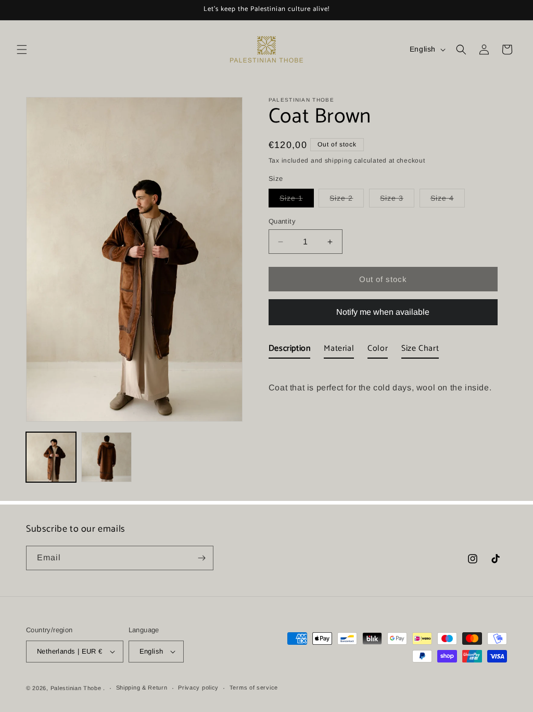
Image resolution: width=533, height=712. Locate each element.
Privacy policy (198, 687)
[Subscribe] (201, 558)
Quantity (282, 221)
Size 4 (447, 200)
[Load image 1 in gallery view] (51, 457)
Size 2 (346, 200)
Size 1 (297, 200)
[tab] (290, 351)
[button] (21, 49)
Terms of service (254, 687)
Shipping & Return (142, 687)
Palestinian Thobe (77, 688)
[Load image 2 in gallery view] (106, 457)
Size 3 (397, 200)
